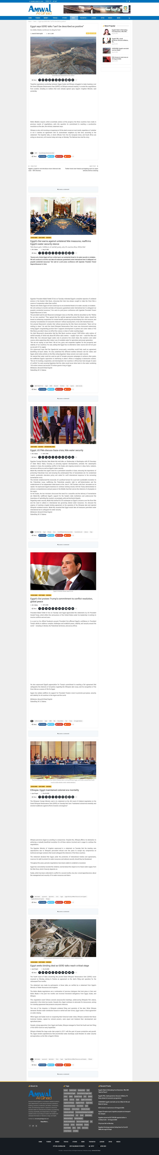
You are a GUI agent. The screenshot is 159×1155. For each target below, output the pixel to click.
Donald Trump (78, 1096)
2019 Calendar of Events (76, 1146)
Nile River (62, 385)
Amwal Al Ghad (96, 1150)
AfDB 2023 (103, 1146)
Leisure (93, 18)
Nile (54, 721)
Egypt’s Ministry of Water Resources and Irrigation (75, 896)
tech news (85, 1127)
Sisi (67, 385)
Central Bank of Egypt (69, 1093)
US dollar (75, 1131)
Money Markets (79, 1118)
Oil (91, 1121)
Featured (48, 237)
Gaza (54, 532)
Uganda (72, 385)
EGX (85, 1096)
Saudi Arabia (67, 1127)
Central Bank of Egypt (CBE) (84, 1093)
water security (79, 385)
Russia (86, 1124)
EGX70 (66, 1099)
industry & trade (85, 1109)
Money (46, 18)
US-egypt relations (78, 721)
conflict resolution (39, 721)
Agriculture (51, 896)
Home (30, 18)
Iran (77, 1115)
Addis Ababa (37, 896)
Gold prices (67, 1109)
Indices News (75, 1109)
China (65, 1096)
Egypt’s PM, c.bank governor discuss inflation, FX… (120, 40)
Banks (65, 1090)
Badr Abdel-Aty (38, 532)
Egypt (46, 385)
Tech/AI (55, 18)
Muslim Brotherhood (69, 1121)
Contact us (48, 1)
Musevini (56, 385)
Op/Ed (102, 18)
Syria (74, 1127)
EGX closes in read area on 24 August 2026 (111, 1108)
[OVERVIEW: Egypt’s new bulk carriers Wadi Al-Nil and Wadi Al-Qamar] (107, 51)
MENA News (88, 1115)
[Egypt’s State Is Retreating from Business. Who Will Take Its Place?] (107, 32)
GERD (36, 153)
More (118, 18)
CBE (88, 1090)
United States (67, 1131)
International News (50, 446)
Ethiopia (49, 532)
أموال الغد (55, 1)
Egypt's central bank (86, 1099)
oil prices (66, 1124)
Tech (79, 1127)
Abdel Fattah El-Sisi (39, 385)
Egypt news (89, 1102)
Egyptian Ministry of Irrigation (37, 898)
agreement (44, 896)
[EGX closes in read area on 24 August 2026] (107, 59)
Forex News (80, 1106)
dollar (70, 1096)
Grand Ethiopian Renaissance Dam (46, 153)
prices (72, 1124)
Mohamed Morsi (68, 1118)
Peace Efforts (60, 721)
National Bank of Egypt (82, 1121)
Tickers (37, 18)
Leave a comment (64, 189)
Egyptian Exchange (69, 1102)
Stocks (64, 18)
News (73, 18)
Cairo (57, 896)
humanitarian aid (78, 532)
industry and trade (68, 1112)
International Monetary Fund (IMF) (84, 1112)
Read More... (44, 1121)
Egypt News (93, 33)
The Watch (83, 18)
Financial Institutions (69, 1106)
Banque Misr (81, 1090)
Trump (70, 721)
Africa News (34, 237)
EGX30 (90, 1096)
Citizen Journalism (59, 1146)
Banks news (73, 1090)
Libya (91, 532)
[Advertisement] (21, 47)
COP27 (92, 1146)
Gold (86, 1106)
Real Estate (79, 1124)
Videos (110, 18)
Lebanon (86, 532)
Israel (81, 1115)
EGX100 (72, 1099)
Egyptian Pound (80, 1102)
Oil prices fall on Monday (105, 1123)
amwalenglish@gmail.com (42, 1118)
